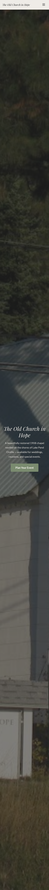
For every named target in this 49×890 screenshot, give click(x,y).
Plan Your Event (24, 467)
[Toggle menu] (44, 5)
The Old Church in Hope (16, 4)
